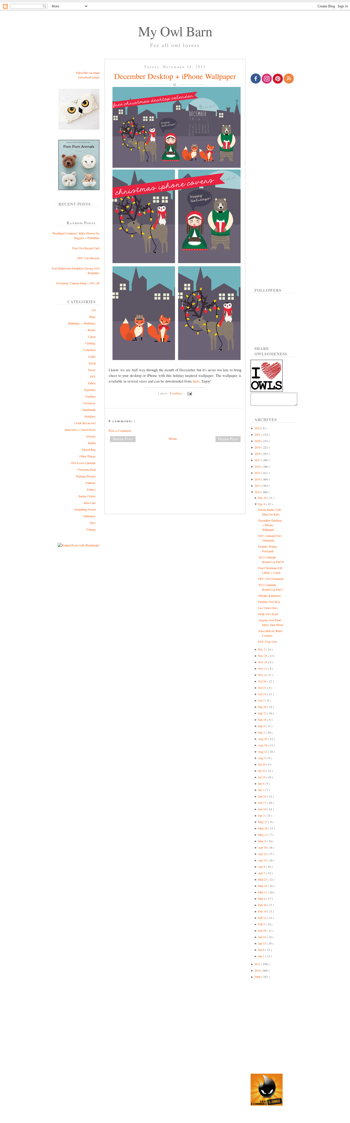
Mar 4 (262, 898)
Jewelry (91, 436)
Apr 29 (262, 847)
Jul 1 (261, 790)
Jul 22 (262, 771)
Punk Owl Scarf (268, 614)
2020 (257, 441)
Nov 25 (263, 656)
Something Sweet (85, 509)
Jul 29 (262, 764)
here (196, 381)
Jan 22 (262, 937)
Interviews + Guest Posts (80, 430)
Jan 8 (261, 950)
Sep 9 (262, 726)
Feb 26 (262, 905)
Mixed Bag (89, 449)
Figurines (90, 390)
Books (92, 330)
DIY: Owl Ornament (270, 579)
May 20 (263, 828)
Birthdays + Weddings (82, 323)
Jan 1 (261, 956)
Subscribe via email (87, 73)
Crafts (92, 356)
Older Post (228, 438)
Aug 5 (262, 758)
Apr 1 (262, 873)
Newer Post (122, 438)
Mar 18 (263, 886)
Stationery (89, 516)
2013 (257, 486)
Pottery (91, 489)
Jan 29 (262, 930)
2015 (257, 473)
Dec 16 (262, 498)
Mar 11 (263, 892)
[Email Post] (189, 393)
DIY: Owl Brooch (88, 258)
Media (92, 443)
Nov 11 (263, 668)
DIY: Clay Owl (267, 641)
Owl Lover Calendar (83, 463)
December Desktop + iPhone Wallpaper (175, 76)
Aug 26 (263, 739)
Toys (93, 523)
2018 (257, 454)
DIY (93, 376)
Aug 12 (263, 751)
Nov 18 (263, 662)
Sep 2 (262, 732)
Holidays (90, 416)
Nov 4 (262, 675)
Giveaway (89, 403)
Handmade (89, 410)
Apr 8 (262, 866)
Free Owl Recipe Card (85, 248)
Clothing (90, 343)
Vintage (91, 529)
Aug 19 (263, 745)
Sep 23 (262, 713)
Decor (92, 370)
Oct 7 (261, 700)
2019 (257, 447)
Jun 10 (262, 809)
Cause (92, 336)
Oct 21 (262, 688)
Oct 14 (262, 694)
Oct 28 (262, 681)
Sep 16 (262, 719)
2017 (257, 460)
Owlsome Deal (86, 469)
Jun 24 (262, 796)
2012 (257, 492)
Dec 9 (262, 504)
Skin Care (90, 503)
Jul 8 (261, 783)
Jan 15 (262, 943)
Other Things (87, 456)
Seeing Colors (87, 496)
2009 (257, 977)
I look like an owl (85, 423)
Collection (89, 350)
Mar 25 (263, 879)
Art (93, 310)
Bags (92, 317)
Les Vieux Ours (268, 608)
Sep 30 (262, 707)
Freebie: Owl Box (269, 602)
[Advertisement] (175, 463)
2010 (257, 970)
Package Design (86, 476)
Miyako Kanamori (269, 595)
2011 (257, 964)
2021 (257, 434)
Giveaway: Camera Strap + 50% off (77, 283)
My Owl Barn (175, 31)
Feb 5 (262, 924)
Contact (94, 77)
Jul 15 (262, 777)
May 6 (262, 841)
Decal (92, 363)
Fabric (92, 383)
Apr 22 (262, 854)
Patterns (91, 483)
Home (173, 438)
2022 (257, 428)
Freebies (90, 396)
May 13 (263, 835)
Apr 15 (262, 860)
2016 (257, 466)
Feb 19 (262, 911)
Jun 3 (261, 815)
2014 (257, 479)
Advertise (83, 77)
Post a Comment (120, 430)
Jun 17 (262, 803)
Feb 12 (262, 918)
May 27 (263, 822)
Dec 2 (262, 649)
